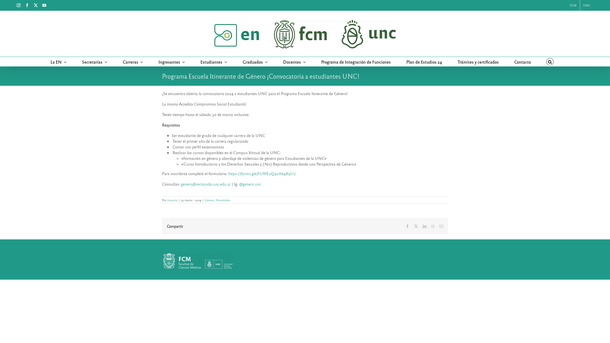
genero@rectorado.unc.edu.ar (206, 184)
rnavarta (172, 200)
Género (209, 200)
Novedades (223, 200)
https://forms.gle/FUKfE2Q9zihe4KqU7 (262, 173)
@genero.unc (250, 184)
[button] (550, 61)
